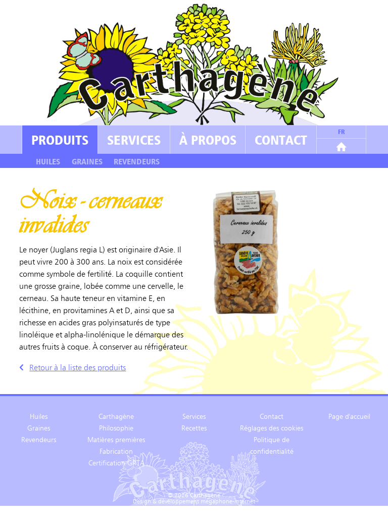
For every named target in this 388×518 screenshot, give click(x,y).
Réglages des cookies (271, 428)
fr (341, 131)
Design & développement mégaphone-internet (194, 501)
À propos (207, 140)
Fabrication (116, 451)
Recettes (194, 428)
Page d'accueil (349, 416)
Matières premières (116, 440)
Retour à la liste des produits (77, 367)
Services (134, 140)
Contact (281, 140)
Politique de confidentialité (272, 445)
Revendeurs (137, 161)
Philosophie (116, 428)
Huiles (48, 161)
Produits (59, 140)
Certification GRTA (116, 463)
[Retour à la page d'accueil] (341, 139)
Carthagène (116, 416)
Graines (87, 161)
